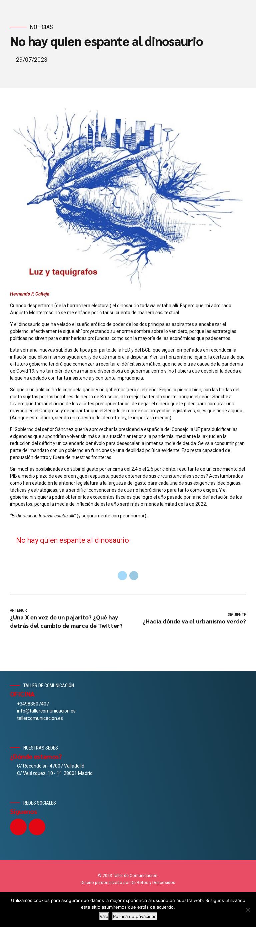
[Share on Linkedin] (134, 575)
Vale (104, 916)
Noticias (41, 26)
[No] (247, 909)
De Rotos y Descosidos (153, 882)
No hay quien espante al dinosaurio (72, 540)
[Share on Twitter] (122, 575)
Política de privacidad (135, 916)
